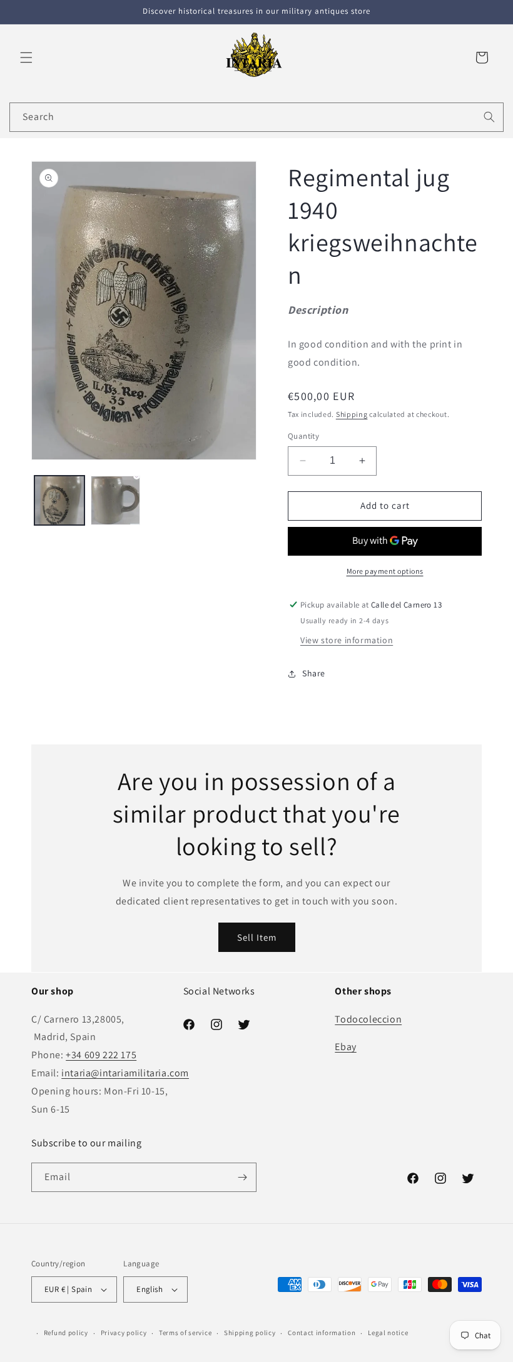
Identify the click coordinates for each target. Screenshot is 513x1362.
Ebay (345, 1046)
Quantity (303, 436)
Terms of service (185, 1332)
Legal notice (388, 1332)
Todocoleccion (368, 1019)
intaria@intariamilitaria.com (125, 1072)
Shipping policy (250, 1332)
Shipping (352, 414)
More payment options (385, 571)
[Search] (489, 117)
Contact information (321, 1332)
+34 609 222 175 (101, 1054)
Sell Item (257, 937)
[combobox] (256, 117)
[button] (26, 57)
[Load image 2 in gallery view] (116, 501)
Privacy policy (124, 1332)
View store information (346, 640)
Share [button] (313, 673)
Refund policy (66, 1332)
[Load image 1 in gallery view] (59, 501)
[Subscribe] (242, 1177)
